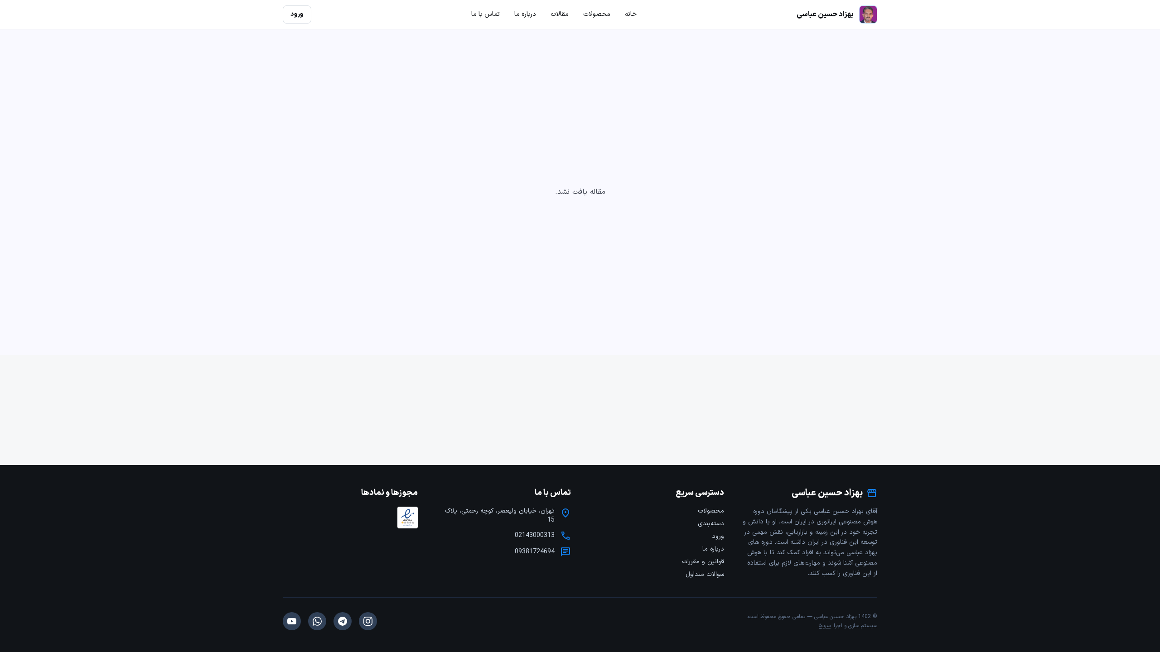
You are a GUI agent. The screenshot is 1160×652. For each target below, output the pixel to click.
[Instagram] (368, 621)
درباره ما (713, 549)
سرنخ (825, 626)
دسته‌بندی (711, 523)
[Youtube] (292, 621)
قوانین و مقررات (703, 561)
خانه (631, 14)
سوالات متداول (705, 574)
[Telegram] (343, 621)
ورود (718, 536)
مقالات (560, 14)
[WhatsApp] (317, 621)
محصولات (711, 511)
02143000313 (535, 535)
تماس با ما (485, 14)
